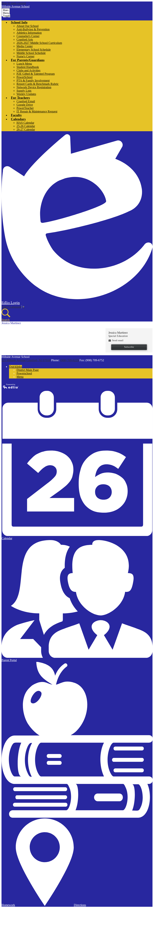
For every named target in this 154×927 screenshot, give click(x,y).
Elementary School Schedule (34, 49)
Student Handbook (28, 67)
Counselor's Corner (28, 36)
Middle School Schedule (31, 53)
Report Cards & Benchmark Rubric (38, 83)
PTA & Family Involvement (33, 80)
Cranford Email (26, 101)
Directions (80, 905)
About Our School (27, 26)
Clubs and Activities (28, 70)
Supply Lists (24, 90)
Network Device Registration (34, 87)
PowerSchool (24, 77)
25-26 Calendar (26, 126)
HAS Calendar (25, 122)
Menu (20, 376)
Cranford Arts (25, 39)
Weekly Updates (26, 94)
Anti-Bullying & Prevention (33, 29)
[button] (19, 22)
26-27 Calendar (26, 129)
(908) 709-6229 (69, 360)
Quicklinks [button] (15, 366)
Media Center (25, 46)
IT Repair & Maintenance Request (37, 111)
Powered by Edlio (11, 386)
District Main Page (28, 370)
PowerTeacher (25, 108)
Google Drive (25, 104)
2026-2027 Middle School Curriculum (39, 42)
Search (6, 319)
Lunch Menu (24, 63)
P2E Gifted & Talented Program (36, 73)
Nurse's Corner (25, 56)
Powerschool (24, 373)
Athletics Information (29, 32)
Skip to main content (14, 3)
